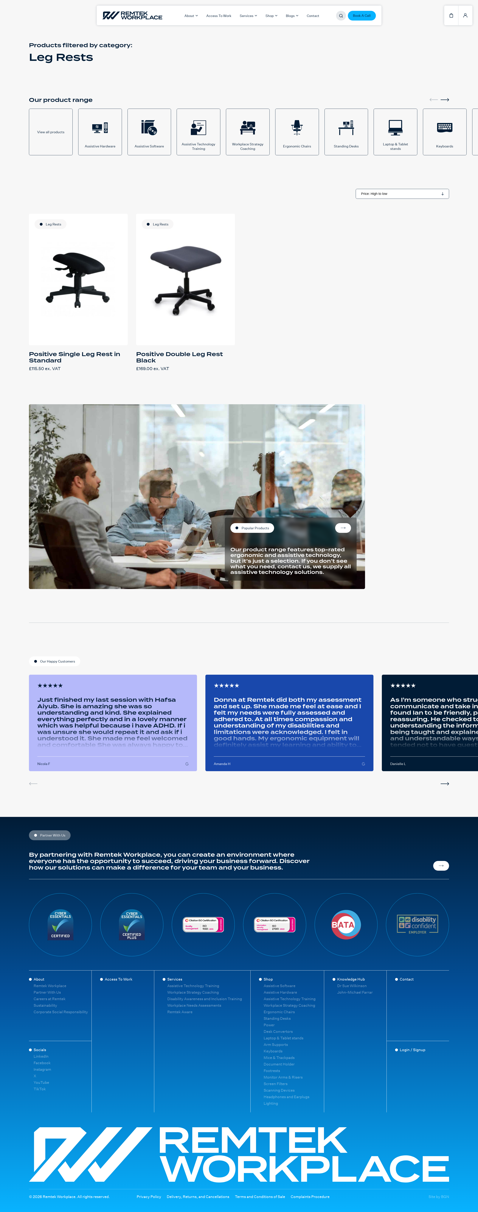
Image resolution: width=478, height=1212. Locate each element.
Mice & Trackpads (279, 1057)
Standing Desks (277, 1018)
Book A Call (362, 15)
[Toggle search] (341, 16)
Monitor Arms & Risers (283, 1077)
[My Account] (465, 15)
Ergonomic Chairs (279, 1012)
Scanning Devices (279, 1090)
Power (269, 1025)
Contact (313, 15)
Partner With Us (47, 992)
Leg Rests (53, 224)
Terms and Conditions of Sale (260, 1197)
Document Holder (279, 1064)
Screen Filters (276, 1083)
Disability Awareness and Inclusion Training (204, 998)
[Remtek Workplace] (110, 15)
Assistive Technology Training (193, 985)
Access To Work (218, 15)
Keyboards (273, 1051)
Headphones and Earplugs (286, 1096)
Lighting (271, 1103)
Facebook (42, 1062)
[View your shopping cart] (451, 15)
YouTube (41, 1082)
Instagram (42, 1069)
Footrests (272, 1070)
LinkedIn (41, 1056)
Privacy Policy (149, 1197)
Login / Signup (412, 1049)
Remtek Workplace (50, 985)
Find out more (441, 866)
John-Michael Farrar (355, 992)
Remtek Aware (180, 1012)
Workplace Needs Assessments (194, 1005)
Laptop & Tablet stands (283, 1038)
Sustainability (45, 1005)
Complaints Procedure (310, 1197)
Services (174, 979)
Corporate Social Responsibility (61, 1012)
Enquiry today (343, 528)
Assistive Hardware (280, 992)
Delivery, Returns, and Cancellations (198, 1197)
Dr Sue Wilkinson (352, 985)
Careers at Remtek (50, 998)
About (39, 979)
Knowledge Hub (351, 979)
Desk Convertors (278, 1031)
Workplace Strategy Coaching (193, 992)
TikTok (40, 1089)
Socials (40, 1049)
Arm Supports (276, 1044)
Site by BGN (439, 1197)
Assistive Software (279, 985)
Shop (268, 979)
